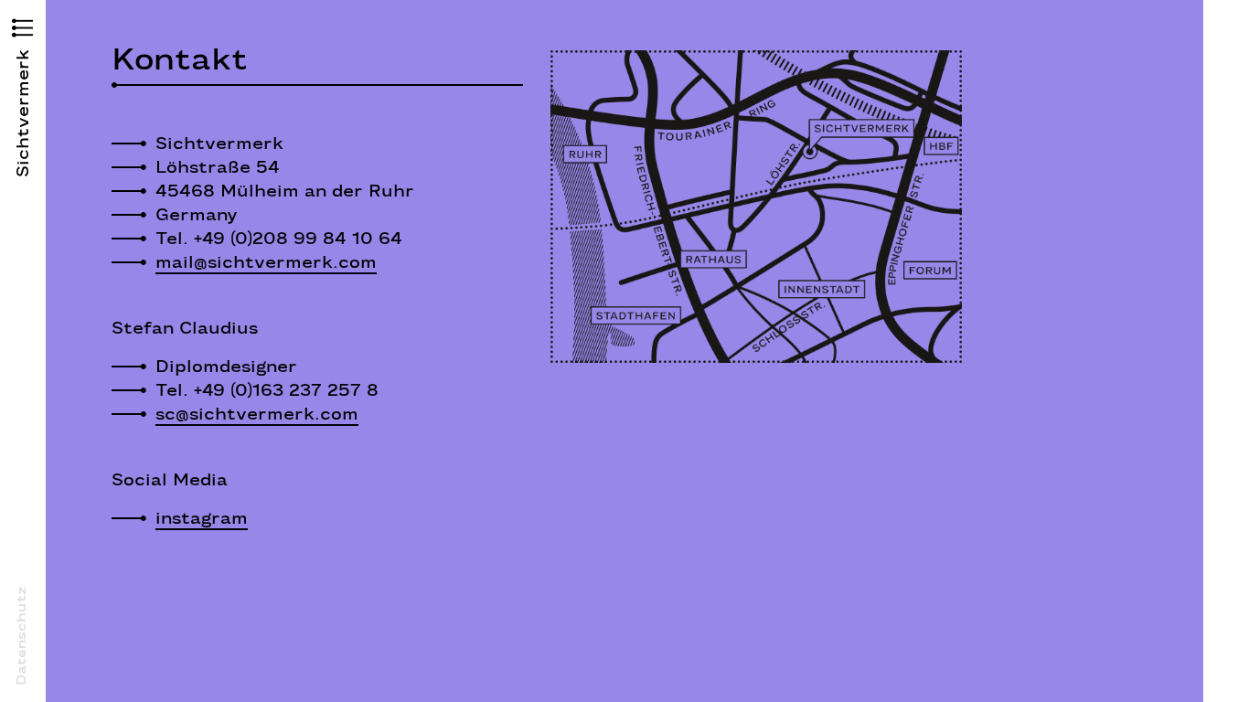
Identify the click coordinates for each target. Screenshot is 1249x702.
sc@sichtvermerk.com (256, 414)
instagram (201, 518)
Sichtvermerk (23, 113)
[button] (23, 30)
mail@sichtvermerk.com (266, 262)
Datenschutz (21, 636)
